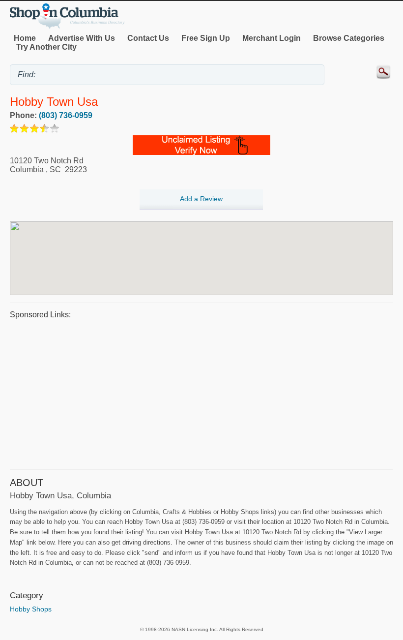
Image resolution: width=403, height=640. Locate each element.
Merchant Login (271, 38)
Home (25, 38)
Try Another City (46, 47)
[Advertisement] (201, 393)
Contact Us (148, 38)
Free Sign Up (205, 38)
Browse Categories (348, 38)
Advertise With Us (81, 38)
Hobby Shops (31, 609)
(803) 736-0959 (65, 115)
